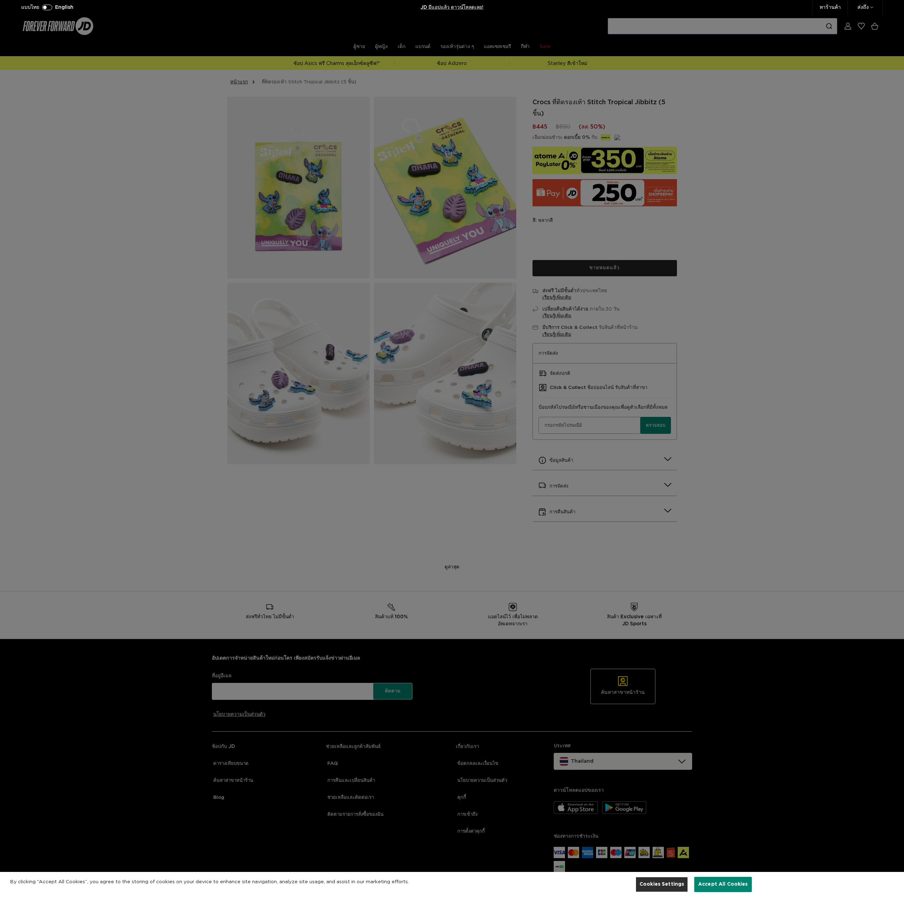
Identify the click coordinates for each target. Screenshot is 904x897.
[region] (452, 884)
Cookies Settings (662, 884)
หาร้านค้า (830, 7)
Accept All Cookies (723, 884)
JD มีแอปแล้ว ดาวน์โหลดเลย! (452, 7)
